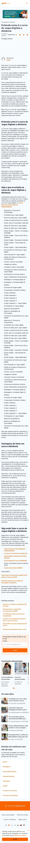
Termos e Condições (10, 819)
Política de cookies (22, 815)
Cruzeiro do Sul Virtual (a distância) (15, 553)
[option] (15, 605)
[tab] (13, 688)
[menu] (27, 3)
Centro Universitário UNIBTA (13, 568)
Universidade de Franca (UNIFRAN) (15, 560)
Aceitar (15, 839)
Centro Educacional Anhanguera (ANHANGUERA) (12, 205)
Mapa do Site (22, 819)
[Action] (15, 14)
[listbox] (15, 617)
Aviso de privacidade (8, 815)
